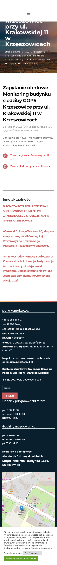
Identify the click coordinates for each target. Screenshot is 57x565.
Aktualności (31, 126)
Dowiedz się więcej (13, 553)
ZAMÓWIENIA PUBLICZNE (23, 130)
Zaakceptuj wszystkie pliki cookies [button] (21, 558)
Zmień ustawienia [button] (32, 553)
